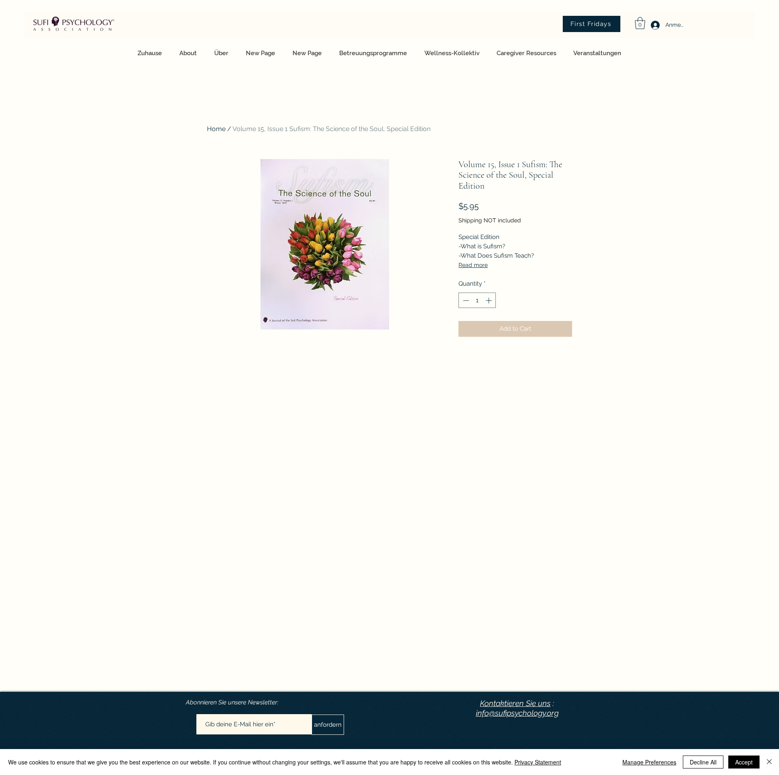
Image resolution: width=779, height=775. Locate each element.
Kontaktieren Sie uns (515, 703)
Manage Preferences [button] (649, 762)
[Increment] (489, 300)
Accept (744, 762)
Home (216, 129)
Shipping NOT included (489, 220)
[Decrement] (465, 300)
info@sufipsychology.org (517, 712)
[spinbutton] (477, 300)
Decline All (703, 762)
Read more (473, 265)
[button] (640, 23)
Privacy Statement (537, 762)
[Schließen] (769, 762)
